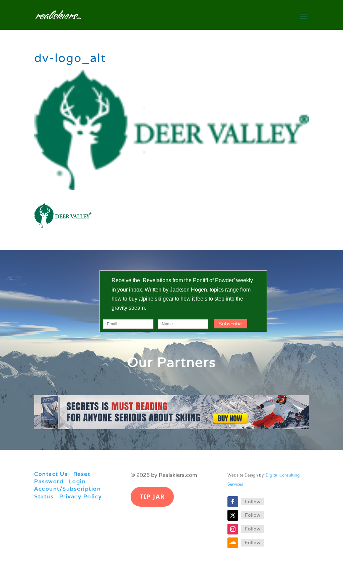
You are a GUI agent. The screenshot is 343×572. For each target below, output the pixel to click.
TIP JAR (152, 496)
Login (77, 481)
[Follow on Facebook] (232, 501)
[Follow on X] (232, 515)
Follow (252, 502)
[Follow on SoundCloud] (232, 542)
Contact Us (51, 474)
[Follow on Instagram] (232, 529)
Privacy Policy (80, 496)
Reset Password (62, 477)
